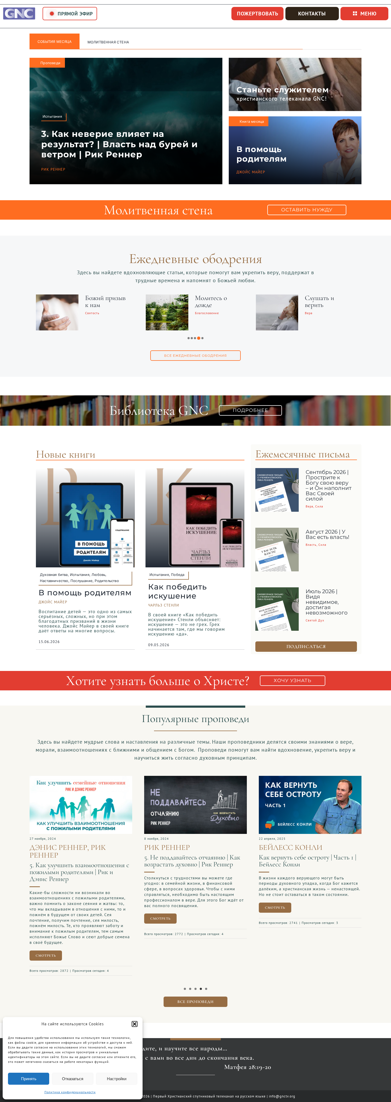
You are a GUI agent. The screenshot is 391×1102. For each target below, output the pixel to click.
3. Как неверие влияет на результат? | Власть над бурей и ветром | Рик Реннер (119, 144)
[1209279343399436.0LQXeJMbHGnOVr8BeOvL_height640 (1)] (310, 778)
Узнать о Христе (104, 42)
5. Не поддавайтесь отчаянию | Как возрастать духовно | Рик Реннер (192, 860)
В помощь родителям (261, 154)
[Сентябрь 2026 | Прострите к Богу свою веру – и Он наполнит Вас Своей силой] (277, 472)
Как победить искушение (177, 591)
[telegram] (204, 1084)
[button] (134, 1024)
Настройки (116, 1078)
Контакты (312, 13)
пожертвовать (257, 13)
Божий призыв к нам (105, 301)
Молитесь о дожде (211, 301)
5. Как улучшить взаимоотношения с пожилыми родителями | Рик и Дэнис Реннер (79, 872)
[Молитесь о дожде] (167, 297)
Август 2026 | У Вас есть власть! (327, 534)
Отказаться (72, 1078)
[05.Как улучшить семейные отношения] (81, 778)
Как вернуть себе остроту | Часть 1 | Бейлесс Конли (307, 860)
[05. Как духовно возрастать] (195, 778)
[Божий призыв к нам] (57, 297)
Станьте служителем (282, 89)
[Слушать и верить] (277, 297)
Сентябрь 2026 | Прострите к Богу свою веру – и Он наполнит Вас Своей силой (328, 485)
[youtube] (187, 1084)
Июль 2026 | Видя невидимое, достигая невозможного (327, 602)
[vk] (195, 1084)
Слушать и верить (319, 301)
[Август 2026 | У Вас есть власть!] (277, 531)
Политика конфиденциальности (70, 1092)
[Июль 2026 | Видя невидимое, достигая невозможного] (277, 591)
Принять (28, 1078)
